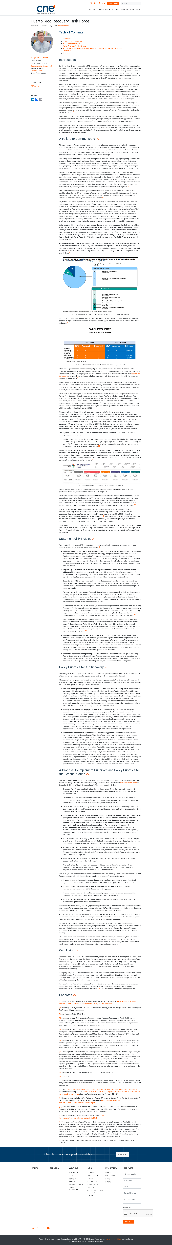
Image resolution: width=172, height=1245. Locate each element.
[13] (60, 1107)
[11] (60, 1089)
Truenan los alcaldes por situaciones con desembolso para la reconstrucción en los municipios (101, 1089)
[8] (60, 1072)
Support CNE (113, 3)
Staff (71, 1176)
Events (115, 10)
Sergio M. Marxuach (39, 57)
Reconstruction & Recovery (95, 1191)
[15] (60, 1122)
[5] (60, 1029)
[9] (60, 1076)
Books (108, 1182)
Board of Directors (73, 1180)
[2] (60, 1008)
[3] (60, 1014)
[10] (60, 1080)
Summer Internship (73, 1188)
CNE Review (110, 1176)
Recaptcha (126, 1207)
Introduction (67, 39)
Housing (90, 1187)
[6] (60, 1040)
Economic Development (93, 1174)
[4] (60, 1018)
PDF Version (35, 86)
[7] (60, 1052)
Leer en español (63, 26)
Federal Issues (93, 1181)
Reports (108, 1173)
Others (90, 1196)
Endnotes (66, 53)
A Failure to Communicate (72, 41)
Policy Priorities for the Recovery (75, 46)
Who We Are (74, 1173)
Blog (107, 1179)
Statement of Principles (72, 43)
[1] (60, 1001)
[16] (60, 1140)
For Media (124, 10)
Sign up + (122, 1154)
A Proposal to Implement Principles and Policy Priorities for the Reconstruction (92, 48)
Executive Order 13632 (128, 782)
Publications (103, 10)
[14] (60, 1115)
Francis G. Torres (37, 71)
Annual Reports (76, 1184)
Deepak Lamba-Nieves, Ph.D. (41, 66)
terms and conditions (114, 1239)
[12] (60, 1098)
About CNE (134, 10)
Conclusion (67, 51)
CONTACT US (129, 1168)
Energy (90, 1178)
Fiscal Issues (92, 1184)
